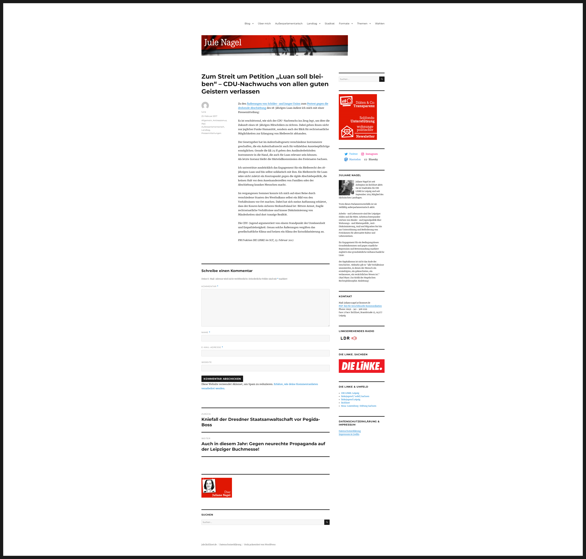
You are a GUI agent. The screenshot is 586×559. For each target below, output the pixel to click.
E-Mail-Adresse (212, 347)
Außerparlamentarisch (289, 23)
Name (205, 332)
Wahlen (380, 23)
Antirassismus (220, 120)
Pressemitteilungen (211, 133)
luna (203, 112)
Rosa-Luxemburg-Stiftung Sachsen (358, 406)
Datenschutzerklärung (350, 431)
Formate (344, 23)
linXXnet (345, 402)
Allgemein (206, 120)
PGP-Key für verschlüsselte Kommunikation (360, 306)
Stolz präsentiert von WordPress (260, 544)
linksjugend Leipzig (350, 399)
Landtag (312, 23)
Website (206, 362)
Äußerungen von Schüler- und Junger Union (273, 103)
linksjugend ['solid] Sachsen (355, 396)
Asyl (203, 123)
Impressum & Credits (349, 434)
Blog (247, 23)
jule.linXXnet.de (209, 544)
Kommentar (209, 286)
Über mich (264, 23)
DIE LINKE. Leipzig (350, 393)
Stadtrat (330, 23)
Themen (362, 23)
